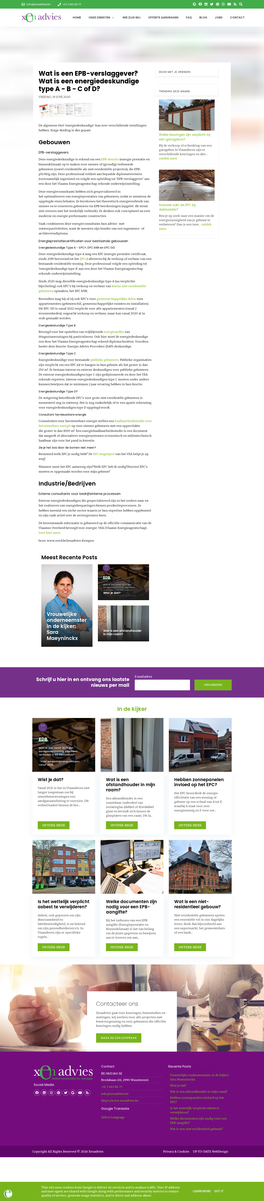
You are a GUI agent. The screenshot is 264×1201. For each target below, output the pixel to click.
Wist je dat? (178, 1085)
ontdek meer (168, 158)
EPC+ (83, 259)
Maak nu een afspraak (119, 1038)
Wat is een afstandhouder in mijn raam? (199, 1091)
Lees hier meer (49, 532)
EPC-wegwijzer (104, 454)
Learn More (202, 1191)
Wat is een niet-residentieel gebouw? (196, 1129)
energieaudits (114, 332)
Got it (219, 1191)
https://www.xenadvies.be (119, 1100)
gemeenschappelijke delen (116, 299)
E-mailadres (143, 676)
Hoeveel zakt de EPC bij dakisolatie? (177, 207)
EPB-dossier (110, 159)
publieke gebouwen (104, 360)
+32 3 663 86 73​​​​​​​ (111, 1087)
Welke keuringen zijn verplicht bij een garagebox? (184, 136)
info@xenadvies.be (115, 1094)
